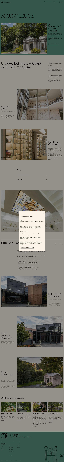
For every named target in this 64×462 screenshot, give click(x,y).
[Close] (43, 213)
